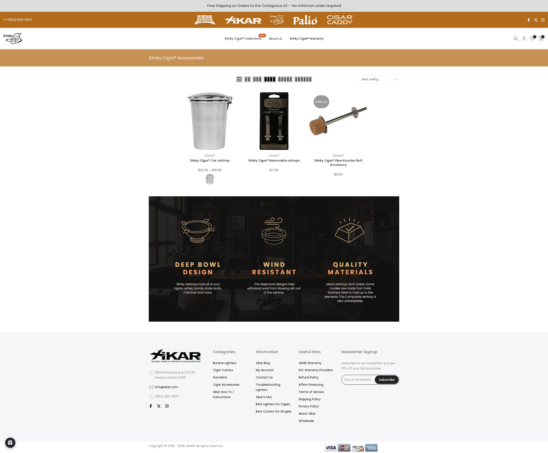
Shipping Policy (310, 399)
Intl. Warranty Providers (316, 370)
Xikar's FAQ (264, 397)
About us (275, 38)
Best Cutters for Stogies (273, 411)
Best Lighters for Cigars (273, 404)
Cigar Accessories (226, 384)
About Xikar (307, 413)
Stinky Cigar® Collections (245, 38)
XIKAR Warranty (310, 363)
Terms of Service (311, 392)
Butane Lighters (224, 363)
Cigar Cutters (223, 370)
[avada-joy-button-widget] (10, 443)
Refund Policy (309, 377)
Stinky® (210, 155)
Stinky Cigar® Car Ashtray (210, 160)
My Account (265, 370)
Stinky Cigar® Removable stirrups (274, 160)
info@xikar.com (166, 387)
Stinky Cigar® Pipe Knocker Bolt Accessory (338, 162)
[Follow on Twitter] (536, 19)
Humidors (220, 377)
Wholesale (306, 421)
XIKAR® (190, 446)
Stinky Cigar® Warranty (307, 38)
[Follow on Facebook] (529, 19)
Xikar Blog (263, 363)
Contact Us (264, 377)
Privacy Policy (309, 406)
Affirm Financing (311, 384)
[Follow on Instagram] (543, 19)
